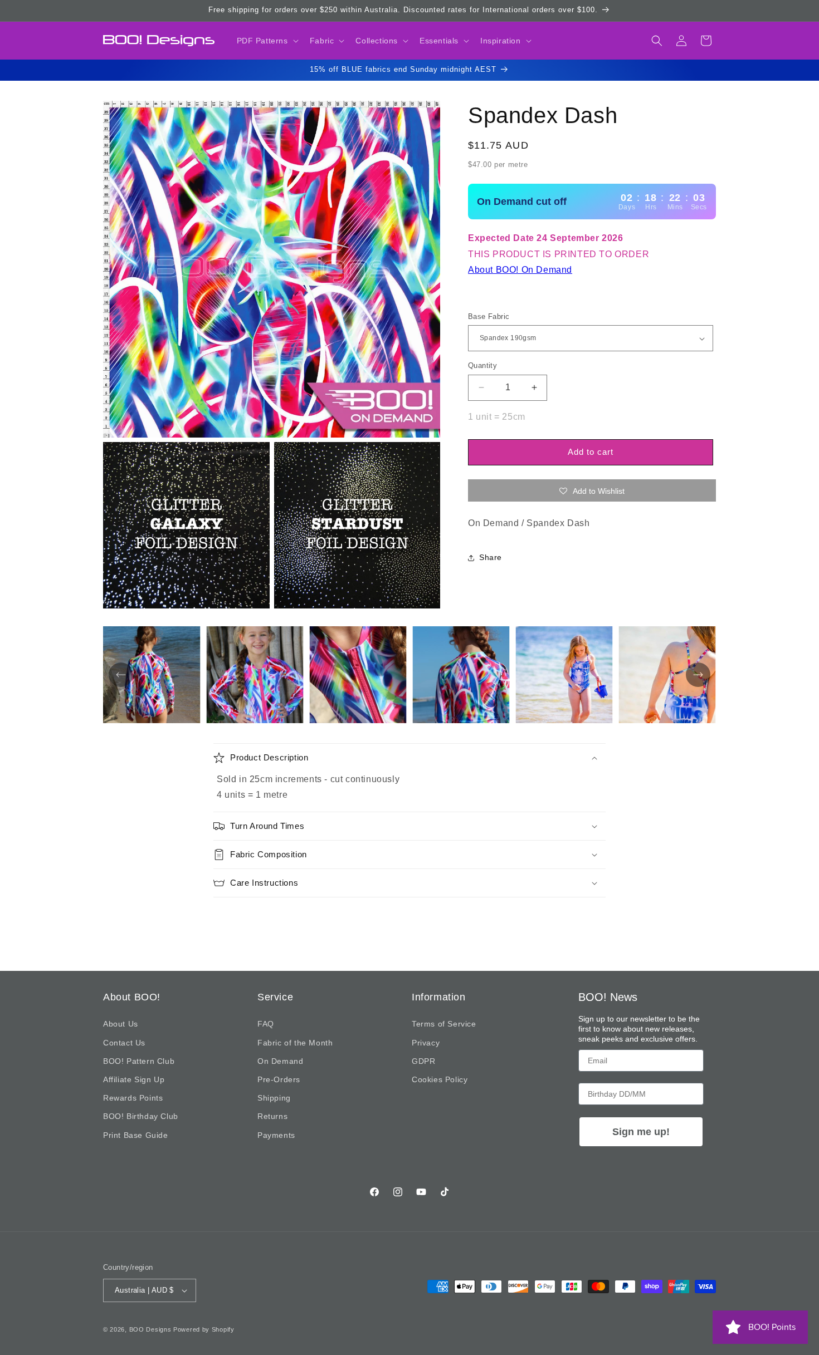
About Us (120, 1024)
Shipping (274, 1097)
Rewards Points (133, 1097)
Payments (276, 1135)
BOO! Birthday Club (140, 1116)
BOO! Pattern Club (138, 1061)
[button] (266, 40)
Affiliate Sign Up (133, 1079)
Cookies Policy (439, 1079)
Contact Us (124, 1042)
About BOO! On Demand (520, 269)
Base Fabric (488, 316)
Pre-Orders (278, 1079)
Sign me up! (641, 1131)
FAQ (265, 1024)
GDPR (423, 1061)
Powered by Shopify (204, 1329)
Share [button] (490, 557)
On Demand (280, 1061)
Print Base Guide (135, 1135)
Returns (272, 1116)
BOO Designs (150, 1329)
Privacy (426, 1042)
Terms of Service (444, 1024)
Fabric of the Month (295, 1042)
